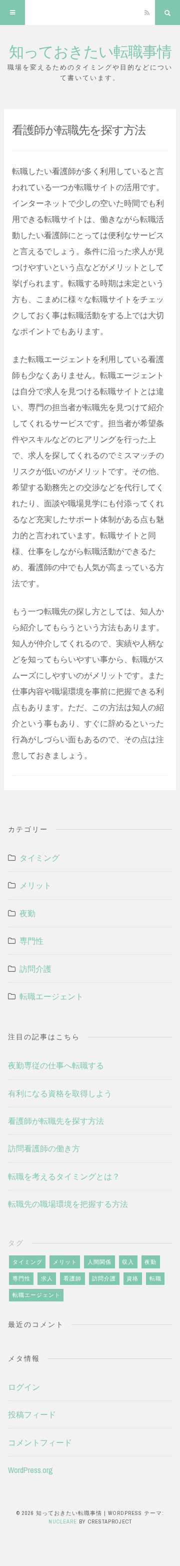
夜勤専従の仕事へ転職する (56, 1065)
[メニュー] (12, 12)
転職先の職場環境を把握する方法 (68, 1203)
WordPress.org (30, 1469)
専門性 (32, 940)
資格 (132, 1278)
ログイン (24, 1386)
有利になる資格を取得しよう (60, 1093)
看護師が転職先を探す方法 (56, 1120)
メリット (36, 885)
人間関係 (100, 1261)
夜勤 (28, 913)
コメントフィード (40, 1442)
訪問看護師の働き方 (44, 1148)
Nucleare (62, 1521)
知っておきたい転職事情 (90, 51)
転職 (156, 1278)
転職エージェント (52, 996)
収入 (128, 1261)
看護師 (73, 1278)
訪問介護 (36, 968)
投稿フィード (32, 1414)
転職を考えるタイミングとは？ (64, 1176)
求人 (47, 1278)
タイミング (40, 857)
